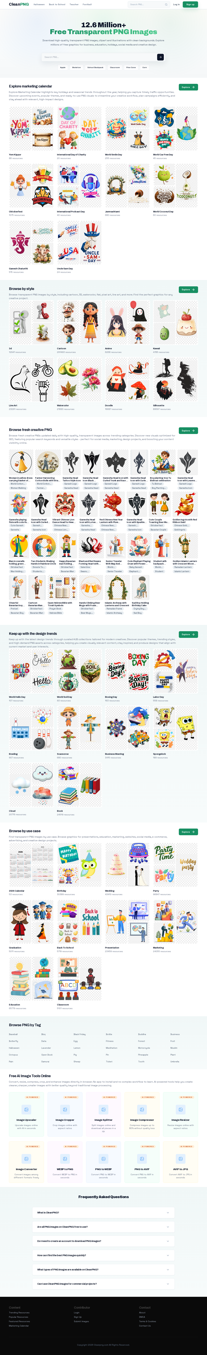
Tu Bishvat (157, 483)
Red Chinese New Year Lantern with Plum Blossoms (111, 522)
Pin (107, 1054)
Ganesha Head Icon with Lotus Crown (88, 522)
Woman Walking (18, 488)
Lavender (46, 1048)
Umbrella (174, 1061)
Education (14, 1004)
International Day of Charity (71, 154)
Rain (11, 1061)
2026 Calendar (16, 891)
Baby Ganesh (135, 567)
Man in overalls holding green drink (17, 564)
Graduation (15, 947)
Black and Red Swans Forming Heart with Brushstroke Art (90, 564)
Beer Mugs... (87, 613)
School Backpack (95, 67)
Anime (108, 348)
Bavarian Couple (158, 529)
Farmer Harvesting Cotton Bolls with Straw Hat (47, 480)
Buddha (142, 1034)
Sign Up (78, 1317)
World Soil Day (64, 697)
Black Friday (80, 1034)
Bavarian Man (67, 571)
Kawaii (156, 348)
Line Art (13, 405)
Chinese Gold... (181, 525)
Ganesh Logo (70, 483)
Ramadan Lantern (183, 567)
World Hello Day (17, 697)
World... (111, 567)
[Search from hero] (160, 57)
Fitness (110, 1041)
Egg (76, 1041)
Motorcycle (144, 1048)
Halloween (39, 4)
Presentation (112, 947)
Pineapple (143, 1054)
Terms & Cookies (147, 1321)
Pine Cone (131, 67)
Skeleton (76, 67)
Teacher (74, 4)
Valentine (85, 567)
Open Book (47, 1054)
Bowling (13, 754)
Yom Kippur (15, 154)
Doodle (109, 405)
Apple (62, 67)
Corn (144, 67)
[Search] (166, 4)
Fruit (172, 1041)
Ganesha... (86, 525)
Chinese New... (61, 525)
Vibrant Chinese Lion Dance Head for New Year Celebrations (63, 522)
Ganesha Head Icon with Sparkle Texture (135, 522)
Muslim (173, 1048)
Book (60, 811)
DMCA (142, 1317)
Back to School (57, 4)
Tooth (141, 1061)
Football (87, 4)
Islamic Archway (114, 613)
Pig (75, 1054)
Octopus (13, 1054)
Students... (38, 571)
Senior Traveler (115, 571)
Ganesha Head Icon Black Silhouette (90, 480)
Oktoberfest (15, 211)
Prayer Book (55, 608)
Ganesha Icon (185, 488)
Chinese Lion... (61, 529)
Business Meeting (114, 754)
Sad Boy (138, 613)
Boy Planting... (159, 488)
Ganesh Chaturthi (18, 268)
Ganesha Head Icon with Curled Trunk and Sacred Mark (116, 480)
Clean (19, 4)
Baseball (13, 1034)
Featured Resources (19, 1321)
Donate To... (39, 567)
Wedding (109, 891)
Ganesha (15, 529)
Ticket (109, 1061)
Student (159, 571)
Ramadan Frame (114, 608)
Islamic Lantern (182, 571)
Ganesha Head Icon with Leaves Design (186, 480)
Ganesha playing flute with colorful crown (18, 522)
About (142, 1312)
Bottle (109, 1034)
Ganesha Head (71, 488)
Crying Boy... (140, 608)
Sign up (190, 4)
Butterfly (13, 1041)
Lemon (77, 1048)
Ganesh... (37, 525)
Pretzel (14, 608)
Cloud (12, 811)
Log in (176, 4)
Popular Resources (18, 1317)
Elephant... (134, 571)
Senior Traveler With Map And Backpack (114, 564)
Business (175, 1034)
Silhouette (158, 405)
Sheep (77, 1061)
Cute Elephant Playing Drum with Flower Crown (139, 564)
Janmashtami (112, 211)
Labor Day (158, 697)
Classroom (115, 67)
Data (43, 1041)
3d (10, 348)
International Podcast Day (71, 211)
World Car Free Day (163, 154)
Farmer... (41, 488)
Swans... (85, 571)
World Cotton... (18, 483)
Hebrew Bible (56, 613)
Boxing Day (111, 697)
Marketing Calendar (19, 1325)
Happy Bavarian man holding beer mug (67, 564)
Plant (173, 1054)
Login (76, 1312)
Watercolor (63, 405)
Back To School (65, 947)
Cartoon (61, 348)
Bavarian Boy (17, 613)
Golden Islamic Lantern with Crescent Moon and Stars (185, 564)
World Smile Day (113, 154)
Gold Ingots (179, 529)
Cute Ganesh (17, 525)
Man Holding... (17, 571)
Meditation (111, 1048)
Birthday (61, 891)
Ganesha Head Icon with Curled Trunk (138, 480)
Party (156, 891)
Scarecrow (62, 754)
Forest (141, 1041)
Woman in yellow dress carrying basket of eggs (21, 480)
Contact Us (145, 1325)
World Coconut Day (163, 211)
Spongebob (159, 754)
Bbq (43, 1034)
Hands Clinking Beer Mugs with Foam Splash (89, 605)
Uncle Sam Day (65, 268)
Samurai (45, 1061)
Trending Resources (19, 1312)
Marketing (158, 947)
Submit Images (81, 1321)
